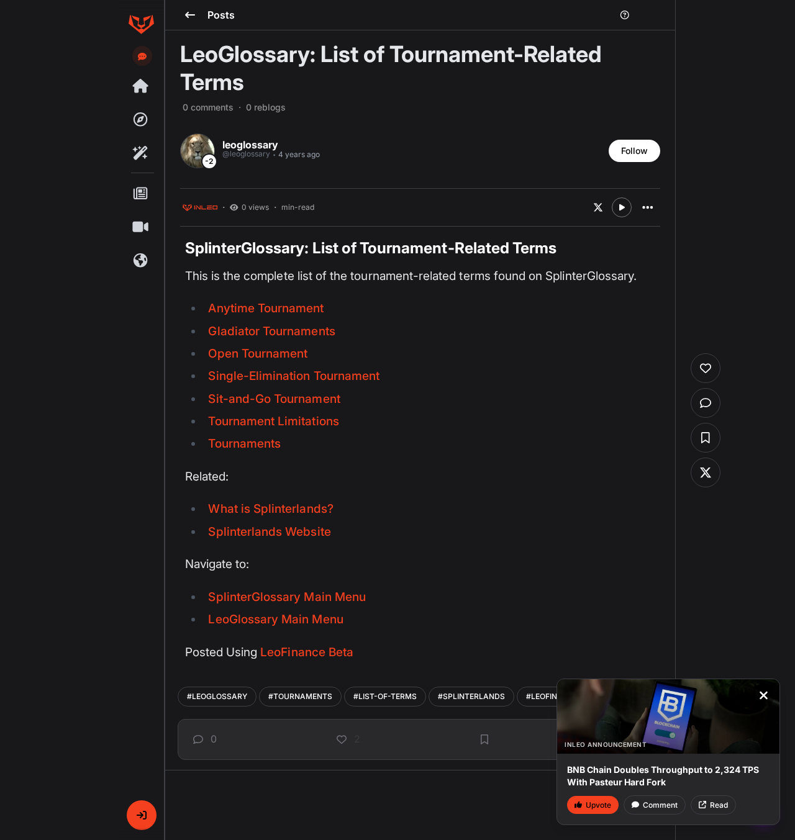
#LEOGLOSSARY (217, 696)
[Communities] (141, 261)
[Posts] (141, 194)
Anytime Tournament (266, 308)
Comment (660, 805)
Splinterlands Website (269, 532)
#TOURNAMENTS (300, 696)
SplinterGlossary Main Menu (286, 597)
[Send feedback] (142, 56)
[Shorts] (141, 227)
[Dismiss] (763, 695)
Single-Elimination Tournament (293, 376)
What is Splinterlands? (270, 509)
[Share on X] (598, 207)
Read (719, 805)
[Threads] (141, 86)
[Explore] (141, 120)
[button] (142, 815)
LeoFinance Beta (306, 652)
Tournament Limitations (273, 421)
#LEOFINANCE (552, 696)
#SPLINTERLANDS (471, 696)
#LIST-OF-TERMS (385, 696)
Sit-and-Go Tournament (274, 399)
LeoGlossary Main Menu (275, 619)
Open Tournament (257, 353)
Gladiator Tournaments (271, 331)
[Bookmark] (484, 739)
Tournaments (244, 443)
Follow (634, 150)
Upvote (598, 805)
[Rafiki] (141, 153)
